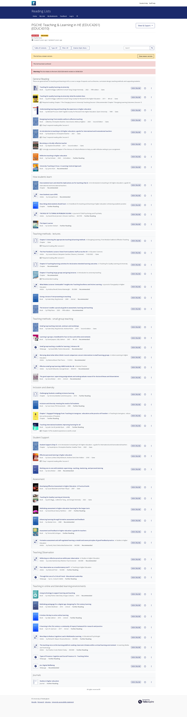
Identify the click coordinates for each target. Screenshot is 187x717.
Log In (71, 16)
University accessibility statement (63, 702)
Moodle (34, 702)
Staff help (152, 3)
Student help (143, 3)
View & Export (144, 25)
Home (35, 16)
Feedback (63, 16)
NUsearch (41, 702)
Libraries (48, 702)
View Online (135, 88)
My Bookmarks (52, 16)
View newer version (145, 56)
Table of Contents (40, 48)
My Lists (42, 16)
